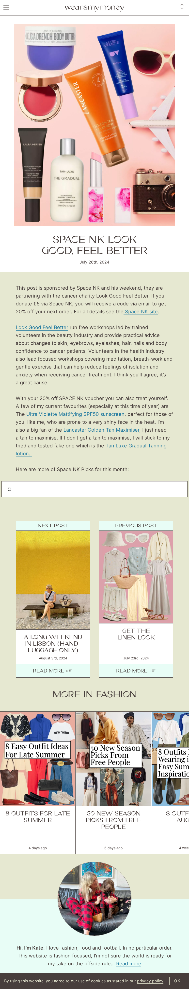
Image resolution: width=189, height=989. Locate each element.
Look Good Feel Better (42, 327)
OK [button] (177, 980)
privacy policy (150, 980)
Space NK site (141, 312)
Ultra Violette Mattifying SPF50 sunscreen (75, 414)
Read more (128, 964)
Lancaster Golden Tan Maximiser (101, 430)
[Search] (183, 7)
